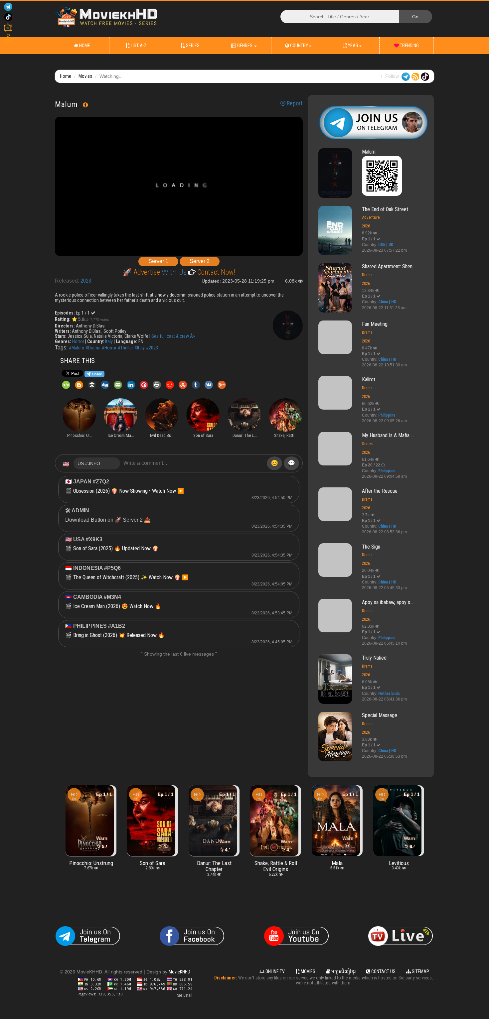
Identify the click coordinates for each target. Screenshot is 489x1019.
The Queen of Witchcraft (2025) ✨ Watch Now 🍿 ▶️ (131, 577)
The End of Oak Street (385, 209)
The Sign (371, 547)
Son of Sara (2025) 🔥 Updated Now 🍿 (116, 548)
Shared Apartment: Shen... (388, 266)
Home (84, 45)
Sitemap (420, 971)
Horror (78, 341)
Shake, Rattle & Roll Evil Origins (214, 866)
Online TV (274, 971)
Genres (244, 45)
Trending (409, 45)
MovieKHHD (179, 971)
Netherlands (389, 693)
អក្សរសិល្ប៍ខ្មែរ (343, 971)
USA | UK (385, 244)
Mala (275, 863)
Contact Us (383, 971)
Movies (85, 76)
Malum (369, 152)
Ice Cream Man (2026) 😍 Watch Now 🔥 (117, 606)
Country (298, 45)
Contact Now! (215, 272)
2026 (366, 225)
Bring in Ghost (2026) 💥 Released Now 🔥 (119, 635)
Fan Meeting (375, 324)
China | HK (387, 302)
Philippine (387, 415)
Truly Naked (374, 658)
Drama (367, 274)
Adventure (371, 217)
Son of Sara (91, 863)
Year (352, 45)
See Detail (184, 995)
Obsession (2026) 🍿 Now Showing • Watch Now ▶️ (128, 491)
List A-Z (138, 45)
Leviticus (337, 863)
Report (294, 103)
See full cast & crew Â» (173, 336)
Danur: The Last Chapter (152, 866)
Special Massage (379, 715)
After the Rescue (380, 491)
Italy (109, 341)
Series (192, 45)
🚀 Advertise (142, 272)
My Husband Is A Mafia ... (388, 435)
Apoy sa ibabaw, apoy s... (387, 602)
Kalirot (368, 379)
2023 (86, 281)
